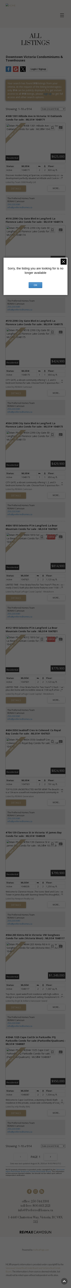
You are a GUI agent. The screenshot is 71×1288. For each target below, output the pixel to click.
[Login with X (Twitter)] (23, 71)
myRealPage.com (41, 1249)
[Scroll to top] (64, 1281)
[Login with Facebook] (8, 71)
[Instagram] (35, 1191)
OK (35, 285)
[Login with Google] (15, 71)
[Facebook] (29, 1191)
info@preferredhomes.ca (19, 207)
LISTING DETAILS (16, 188)
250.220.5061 (14, 204)
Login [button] (38, 69)
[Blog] (41, 1191)
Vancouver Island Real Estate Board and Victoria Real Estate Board (35, 1170)
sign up (48, 93)
